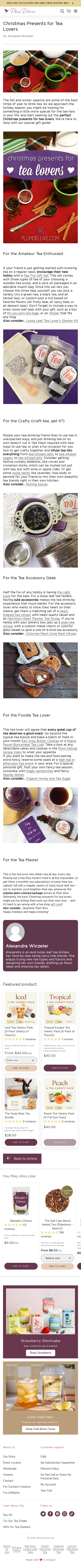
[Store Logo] (20, 11)
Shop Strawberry (40, 1353)
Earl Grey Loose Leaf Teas (30, 1549)
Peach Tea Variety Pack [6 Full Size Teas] (59, 1115)
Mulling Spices (37, 484)
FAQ (43, 1456)
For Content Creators (17, 1487)
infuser (54, 313)
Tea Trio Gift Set (36, 275)
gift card (56, 904)
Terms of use (7, 1549)
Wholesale (10, 1469)
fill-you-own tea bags (23, 313)
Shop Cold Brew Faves (40, 1429)
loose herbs (21, 473)
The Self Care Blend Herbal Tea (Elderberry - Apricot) (57, 1225)
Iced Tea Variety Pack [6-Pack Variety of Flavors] (19, 1031)
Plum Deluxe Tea (45, 1538)
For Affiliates (11, 1493)
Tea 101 (7, 1515)
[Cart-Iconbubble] (68, 11)
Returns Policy (49, 1469)
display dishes (13, 774)
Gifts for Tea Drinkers (17, 1527)
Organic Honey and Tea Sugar (48, 778)
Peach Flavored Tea (45, 1549)
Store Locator (12, 1463)
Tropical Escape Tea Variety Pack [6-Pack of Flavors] (59, 1031)
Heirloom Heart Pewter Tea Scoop (34, 618)
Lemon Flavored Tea (72, 1549)
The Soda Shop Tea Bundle (17, 1115)
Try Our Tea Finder (15, 1521)
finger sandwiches (39, 771)
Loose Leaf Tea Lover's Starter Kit (52, 320)
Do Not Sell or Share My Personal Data (55, 1477)
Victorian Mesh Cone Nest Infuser (51, 633)
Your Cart (46, 1490)
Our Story (9, 1456)
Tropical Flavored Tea (58, 1549)
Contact (8, 1481)
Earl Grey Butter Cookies (40, 741)
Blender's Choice (21, 1221)
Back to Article (25, 1158)
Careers (8, 1475)
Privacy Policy (16, 1549)
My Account (48, 1484)
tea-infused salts (41, 454)
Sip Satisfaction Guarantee (57, 1463)
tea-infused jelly (30, 458)
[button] (75, 11)
